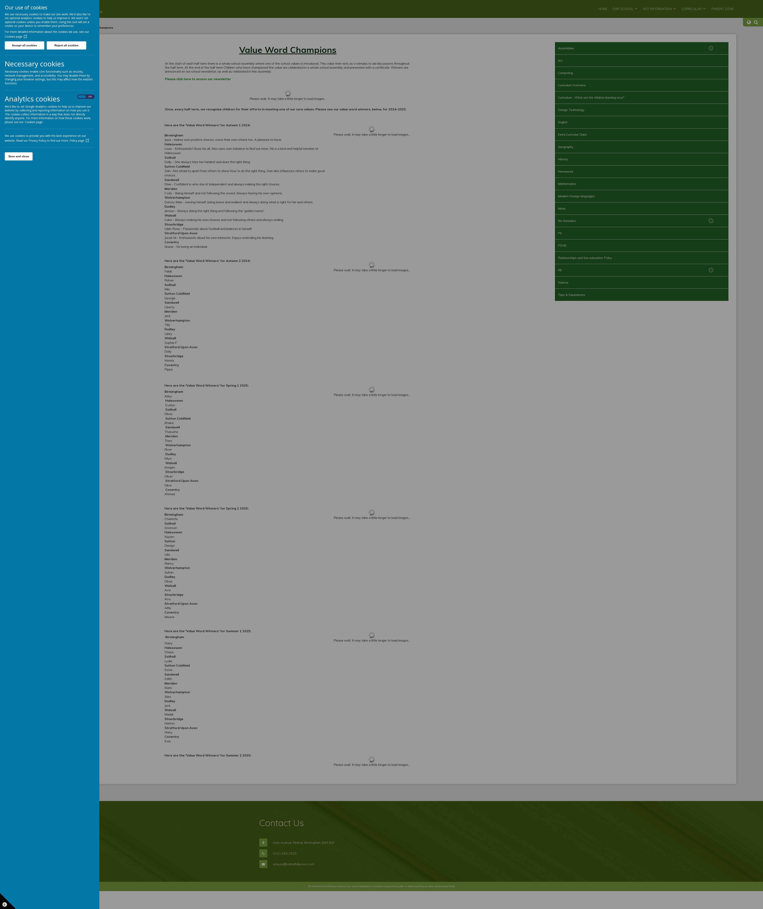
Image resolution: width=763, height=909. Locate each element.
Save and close (18, 156)
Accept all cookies (24, 45)
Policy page (77, 140)
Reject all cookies (66, 45)
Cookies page (13, 36)
